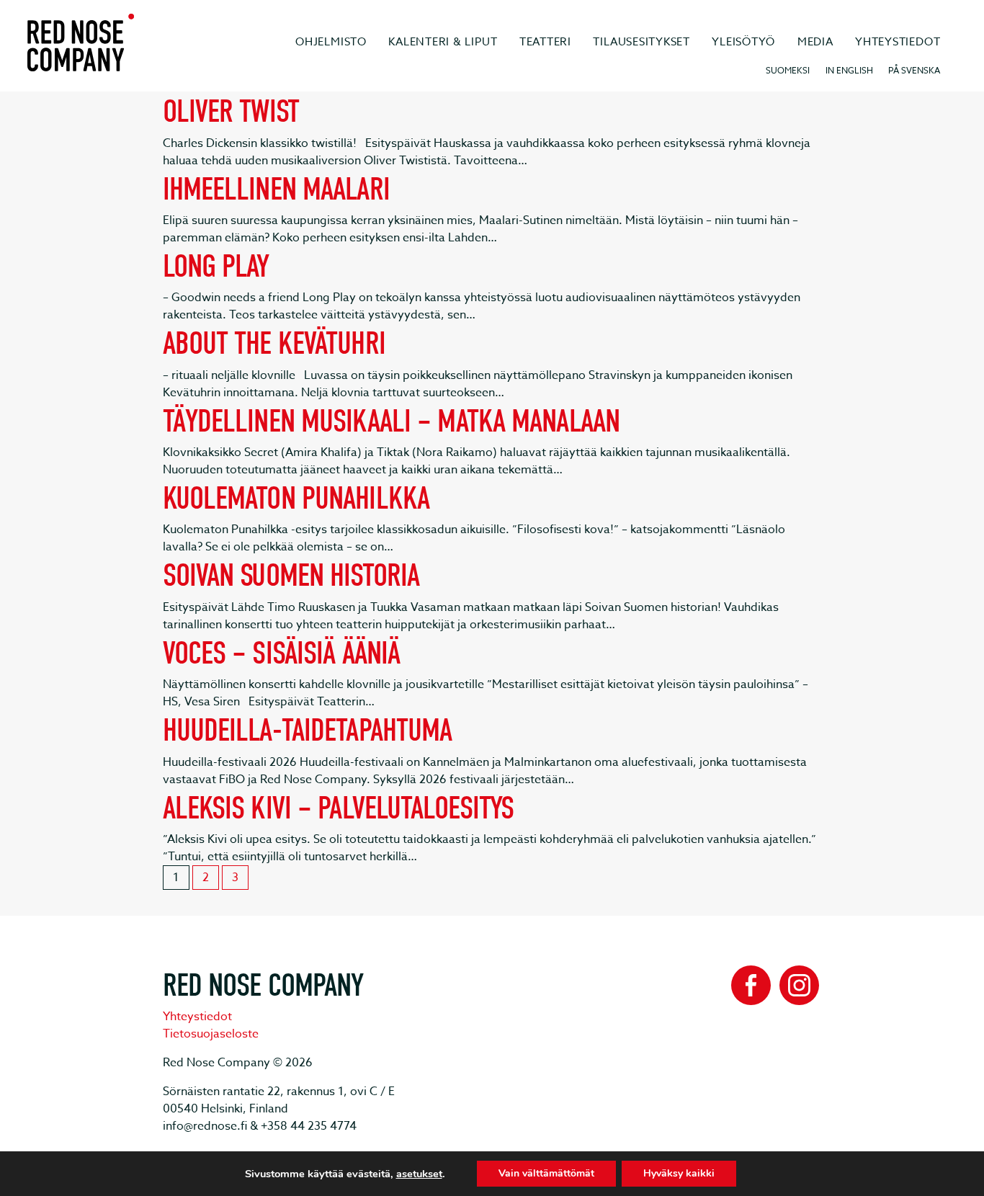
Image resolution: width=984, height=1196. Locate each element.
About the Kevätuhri (274, 343)
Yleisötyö (743, 42)
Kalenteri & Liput (442, 42)
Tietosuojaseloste (211, 1034)
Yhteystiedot (897, 42)
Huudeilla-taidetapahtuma (307, 730)
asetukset (419, 1173)
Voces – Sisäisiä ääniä (282, 653)
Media (815, 42)
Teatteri (545, 42)
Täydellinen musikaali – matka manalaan (391, 421)
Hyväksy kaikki (679, 1173)
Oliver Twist (231, 111)
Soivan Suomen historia (291, 575)
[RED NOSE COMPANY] (80, 42)
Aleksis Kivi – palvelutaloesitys (338, 808)
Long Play (216, 266)
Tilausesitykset (641, 42)
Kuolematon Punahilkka (296, 498)
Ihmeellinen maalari (276, 189)
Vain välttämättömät (546, 1173)
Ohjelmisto (331, 42)
